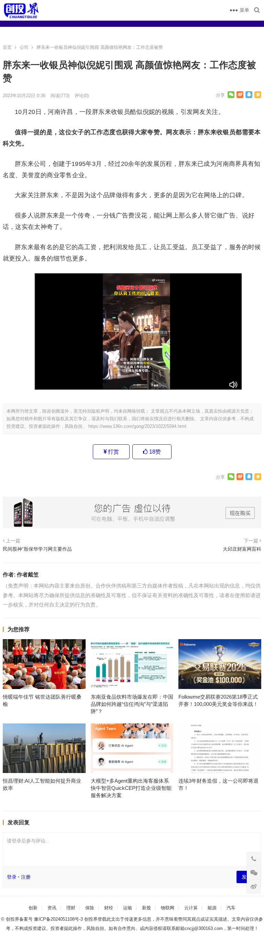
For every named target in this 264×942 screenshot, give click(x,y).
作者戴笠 (28, 575)
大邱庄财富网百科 (242, 549)
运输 (127, 907)
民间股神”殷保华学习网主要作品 (37, 549)
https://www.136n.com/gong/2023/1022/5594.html (137, 426)
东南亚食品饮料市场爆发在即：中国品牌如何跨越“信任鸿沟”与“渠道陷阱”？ (132, 704)
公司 (24, 47)
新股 (146, 907)
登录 (11, 877)
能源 (212, 907)
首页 (7, 47)
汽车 (231, 907)
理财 (70, 907)
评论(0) (82, 95)
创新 (33, 907)
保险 (89, 907)
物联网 (167, 907)
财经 (108, 907)
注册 (26, 877)
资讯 (51, 907)
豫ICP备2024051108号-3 (59, 919)
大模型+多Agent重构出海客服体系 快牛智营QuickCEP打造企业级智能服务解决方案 (131, 788)
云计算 (191, 907)
